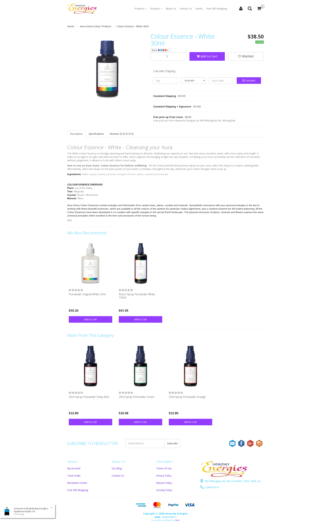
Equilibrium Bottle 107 (24, 511)
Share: (155, 50)
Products (139, 8)
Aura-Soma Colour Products (95, 26)
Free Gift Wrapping (216, 8)
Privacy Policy (163, 475)
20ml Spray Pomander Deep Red (89, 397)
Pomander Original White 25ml (87, 294)
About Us (171, 8)
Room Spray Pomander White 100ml (137, 295)
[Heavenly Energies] (82, 8)
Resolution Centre (77, 482)
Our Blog (117, 468)
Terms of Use (164, 468)
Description (76, 133)
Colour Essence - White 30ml (133, 26)
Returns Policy (164, 482)
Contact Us (185, 8)
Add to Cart (209, 56)
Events (199, 8)
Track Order (74, 475)
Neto (177, 520)
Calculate (249, 80)
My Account (74, 468)
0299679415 (212, 487)
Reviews (115, 133)
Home (70, 26)
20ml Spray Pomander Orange (187, 397)
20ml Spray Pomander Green (136, 397)
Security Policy (164, 490)
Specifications (96, 133)
